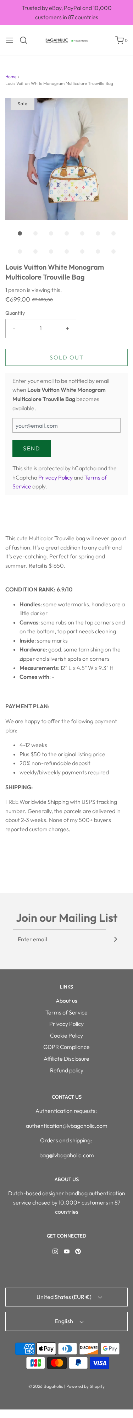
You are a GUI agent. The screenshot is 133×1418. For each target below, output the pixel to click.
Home (10, 76)
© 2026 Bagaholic (45, 1386)
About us (66, 1000)
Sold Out (67, 357)
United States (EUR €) (65, 1296)
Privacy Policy (55, 477)
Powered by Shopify (85, 1386)
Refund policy (66, 1070)
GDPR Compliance (66, 1046)
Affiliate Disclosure (66, 1058)
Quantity (15, 313)
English (64, 1321)
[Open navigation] (9, 40)
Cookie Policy (66, 1035)
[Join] (116, 939)
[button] (66, 159)
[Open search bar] (26, 40)
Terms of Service (66, 1012)
